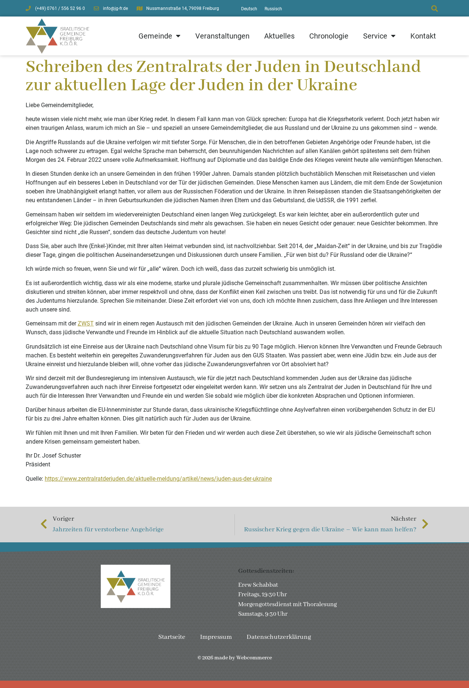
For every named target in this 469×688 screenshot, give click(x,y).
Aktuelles (279, 36)
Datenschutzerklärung (279, 637)
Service (375, 36)
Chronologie (328, 36)
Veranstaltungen (222, 36)
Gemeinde (155, 36)
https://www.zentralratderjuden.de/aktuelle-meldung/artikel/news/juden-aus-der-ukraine (158, 478)
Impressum (216, 637)
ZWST (86, 323)
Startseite (171, 637)
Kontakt (423, 36)
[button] (434, 8)
